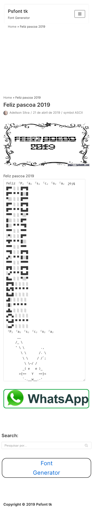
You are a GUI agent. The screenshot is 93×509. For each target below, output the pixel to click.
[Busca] (86, 445)
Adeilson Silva (19, 112)
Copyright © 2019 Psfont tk (27, 504)
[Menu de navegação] (79, 14)
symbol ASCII (73, 112)
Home (12, 26)
